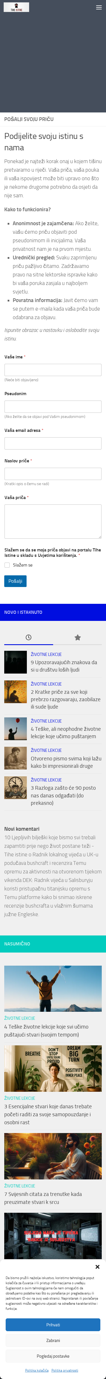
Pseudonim (15, 393)
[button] (97, 1267)
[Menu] (99, 7)
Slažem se (23, 565)
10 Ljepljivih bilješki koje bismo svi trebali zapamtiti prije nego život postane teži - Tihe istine (50, 846)
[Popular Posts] (77, 638)
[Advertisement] (53, 56)
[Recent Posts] (28, 638)
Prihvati (53, 1324)
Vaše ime (15, 357)
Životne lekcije (46, 654)
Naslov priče (18, 460)
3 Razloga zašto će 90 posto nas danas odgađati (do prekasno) (63, 795)
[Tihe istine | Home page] (21, 7)
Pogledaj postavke (53, 1356)
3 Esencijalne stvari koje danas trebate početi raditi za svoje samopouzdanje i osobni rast (48, 1114)
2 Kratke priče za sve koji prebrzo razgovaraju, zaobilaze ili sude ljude (66, 699)
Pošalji (15, 581)
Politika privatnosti (64, 1370)
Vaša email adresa (24, 430)
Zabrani (53, 1340)
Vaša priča (17, 497)
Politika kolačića (37, 1370)
